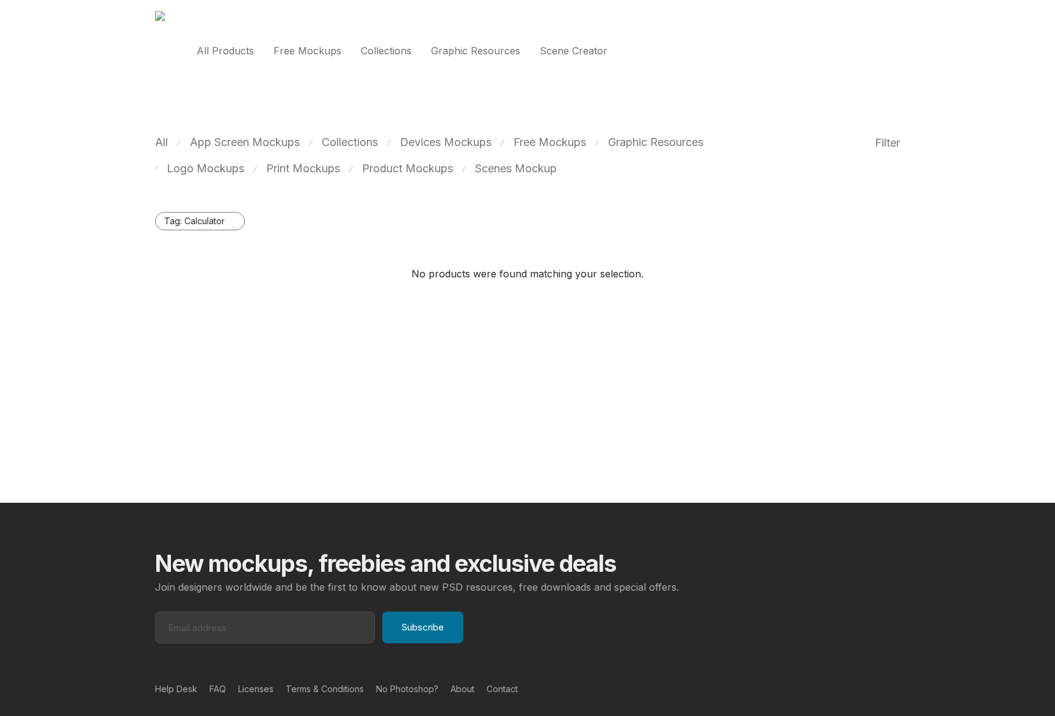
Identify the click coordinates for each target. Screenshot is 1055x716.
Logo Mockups (205, 168)
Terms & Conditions (325, 689)
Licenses (256, 689)
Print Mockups (303, 168)
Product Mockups (407, 168)
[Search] (896, 51)
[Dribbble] (895, 688)
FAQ (217, 689)
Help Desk (176, 689)
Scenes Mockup (516, 168)
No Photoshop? (407, 689)
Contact (502, 689)
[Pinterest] (876, 688)
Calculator (194, 221)
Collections (386, 51)
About (462, 689)
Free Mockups (307, 51)
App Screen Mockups (245, 142)
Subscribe (423, 627)
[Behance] (856, 688)
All (161, 142)
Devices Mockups (445, 142)
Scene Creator (573, 51)
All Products (225, 51)
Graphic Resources (475, 51)
